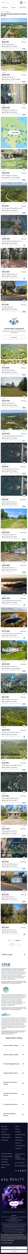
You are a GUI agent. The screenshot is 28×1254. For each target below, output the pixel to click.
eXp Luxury (18, 1142)
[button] (14, 954)
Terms (4, 1240)
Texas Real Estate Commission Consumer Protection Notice (14, 1226)
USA (9, 940)
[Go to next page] (19, 944)
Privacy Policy (4, 1159)
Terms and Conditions (6, 1153)
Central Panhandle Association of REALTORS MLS (12, 970)
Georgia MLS (4, 1022)
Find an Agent (4, 1129)
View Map (15, 132)
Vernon (17, 940)
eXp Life (17, 1126)
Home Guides (4, 1140)
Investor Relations (5, 1134)
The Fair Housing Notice (20, 1229)
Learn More (20, 1232)
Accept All (14, 1248)
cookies (5, 1234)
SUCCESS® (18, 1131)
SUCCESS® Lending (20, 1134)
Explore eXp (4, 1126)
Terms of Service (13, 1218)
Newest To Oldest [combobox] (14, 7)
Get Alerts (23, 7)
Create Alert (14, 337)
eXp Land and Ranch (20, 1145)
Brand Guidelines (5, 1164)
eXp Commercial (19, 1140)
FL (13, 940)
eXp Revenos (18, 1137)
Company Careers (5, 1137)
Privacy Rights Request (7, 1156)
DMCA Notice (14, 1215)
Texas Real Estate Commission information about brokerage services (14, 1224)
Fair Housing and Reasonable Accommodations (14, 1219)
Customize (14, 1251)
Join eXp (3, 1131)
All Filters (6, 7)
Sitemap (3, 1167)
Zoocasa (17, 1129)
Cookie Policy (4, 1161)
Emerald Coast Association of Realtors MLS (12, 996)
